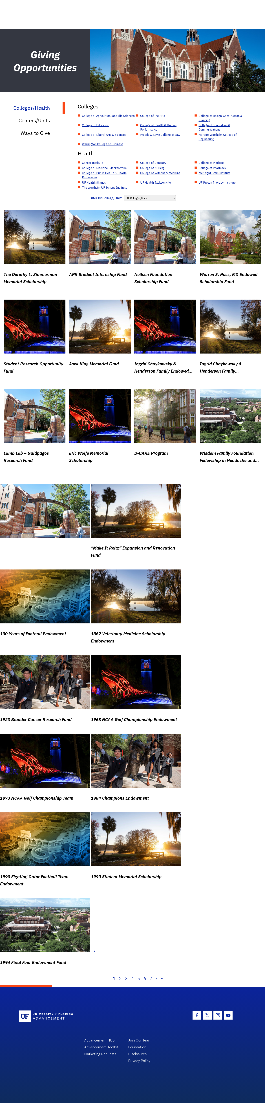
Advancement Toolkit (101, 1047)
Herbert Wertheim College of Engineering (218, 137)
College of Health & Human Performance (158, 127)
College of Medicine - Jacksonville (104, 168)
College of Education (95, 125)
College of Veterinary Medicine (160, 173)
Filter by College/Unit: (105, 198)
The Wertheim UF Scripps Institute (104, 187)
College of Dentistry (153, 163)
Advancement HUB (99, 1040)
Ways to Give (35, 133)
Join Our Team (139, 1040)
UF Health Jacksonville (155, 182)
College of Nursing (152, 168)
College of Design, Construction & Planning (220, 118)
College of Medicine (211, 163)
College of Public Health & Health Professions (104, 175)
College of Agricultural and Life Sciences (108, 116)
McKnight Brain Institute (214, 173)
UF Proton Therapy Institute (217, 182)
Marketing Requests (100, 1053)
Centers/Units (34, 120)
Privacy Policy (139, 1060)
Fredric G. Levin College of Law (160, 134)
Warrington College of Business (102, 144)
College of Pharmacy (212, 168)
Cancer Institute (92, 163)
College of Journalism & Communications (214, 127)
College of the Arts (152, 116)
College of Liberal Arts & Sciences (104, 134)
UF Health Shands (94, 182)
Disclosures (137, 1053)
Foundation (137, 1047)
